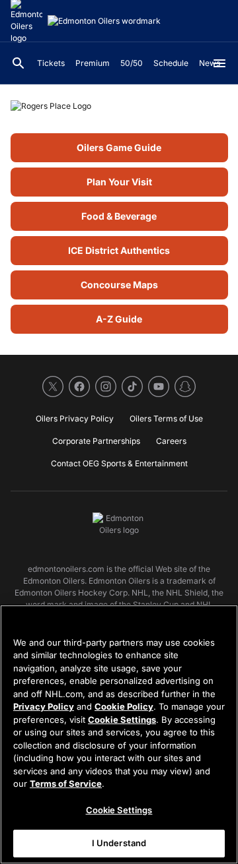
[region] (119, 734)
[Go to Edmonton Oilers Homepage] (104, 21)
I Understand (119, 843)
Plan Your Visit (119, 181)
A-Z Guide (119, 318)
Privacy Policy (43, 706)
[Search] (18, 63)
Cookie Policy (124, 706)
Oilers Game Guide (119, 147)
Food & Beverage (119, 216)
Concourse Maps (119, 284)
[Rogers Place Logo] (119, 106)
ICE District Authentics (119, 250)
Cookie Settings (122, 719)
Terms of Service (66, 783)
